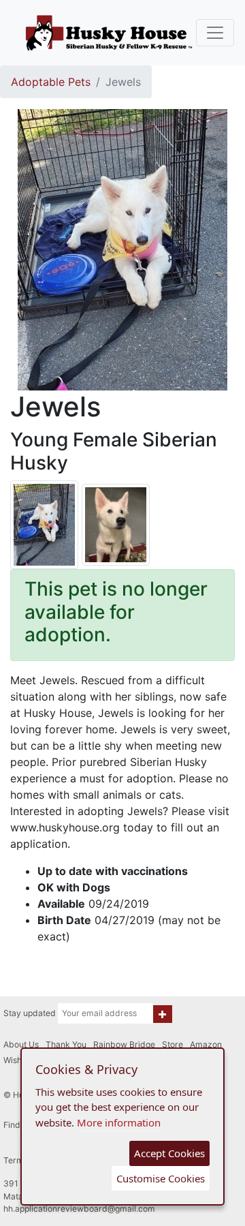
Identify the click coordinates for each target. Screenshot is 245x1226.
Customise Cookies (160, 1178)
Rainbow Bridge (124, 1044)
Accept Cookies (169, 1153)
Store (172, 1044)
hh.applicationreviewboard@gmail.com (79, 1209)
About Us (21, 1044)
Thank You (66, 1044)
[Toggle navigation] (215, 32)
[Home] (109, 32)
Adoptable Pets (51, 82)
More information (119, 1122)
